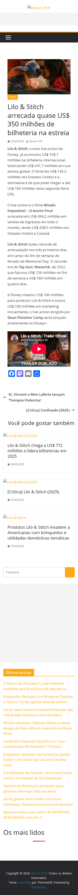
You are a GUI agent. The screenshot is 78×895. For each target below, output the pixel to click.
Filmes (12, 97)
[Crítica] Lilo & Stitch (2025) (33, 492)
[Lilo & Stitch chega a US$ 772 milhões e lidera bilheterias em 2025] (20, 435)
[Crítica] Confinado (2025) (47, 410)
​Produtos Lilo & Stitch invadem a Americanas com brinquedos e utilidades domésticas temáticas (38, 532)
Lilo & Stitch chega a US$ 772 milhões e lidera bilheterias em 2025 (37, 451)
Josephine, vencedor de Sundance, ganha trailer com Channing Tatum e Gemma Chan (36, 759)
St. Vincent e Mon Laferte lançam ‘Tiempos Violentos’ (37, 397)
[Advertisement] (39, 623)
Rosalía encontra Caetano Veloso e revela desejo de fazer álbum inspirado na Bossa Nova (38, 728)
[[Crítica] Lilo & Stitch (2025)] (20, 482)
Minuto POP (36, 141)
